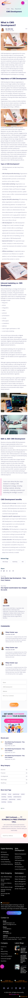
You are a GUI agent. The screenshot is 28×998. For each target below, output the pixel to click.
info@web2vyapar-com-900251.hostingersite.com (9, 923)
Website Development (20, 854)
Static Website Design (6, 876)
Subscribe (25, 835)
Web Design (5, 561)
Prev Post (3, 576)
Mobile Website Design (7, 887)
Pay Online (3, 961)
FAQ (2, 949)
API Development (19, 867)
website (22, 794)
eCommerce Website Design (6, 884)
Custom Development (20, 869)
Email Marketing (5, 859)
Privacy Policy (4, 954)
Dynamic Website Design (5, 880)
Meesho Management (20, 884)
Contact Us (3, 946)
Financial (14, 773)
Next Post (3, 585)
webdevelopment (17, 796)
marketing (3, 796)
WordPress (14, 783)
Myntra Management (20, 881)
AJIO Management (19, 886)
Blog (12, 8)
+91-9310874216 (7, 929)
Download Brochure (13, 912)
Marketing (15, 561)
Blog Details (18, 8)
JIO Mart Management (20, 888)
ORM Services (4, 857)
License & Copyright (6, 958)
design (9, 794)
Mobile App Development (18, 863)
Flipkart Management (20, 879)
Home (8, 8)
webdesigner (4, 799)
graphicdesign (16, 794)
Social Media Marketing (7, 864)
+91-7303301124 (7, 933)
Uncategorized (14, 776)
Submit (13, 704)
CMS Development (19, 860)
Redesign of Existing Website (6, 890)
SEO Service (4, 852)
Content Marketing (5, 861)
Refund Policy (4, 951)
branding (10, 796)
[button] (26, 2)
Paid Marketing (4, 854)
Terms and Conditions (6, 956)
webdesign (3, 794)
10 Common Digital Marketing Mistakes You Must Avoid (24, 970)
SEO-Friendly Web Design (5, 894)
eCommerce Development (18, 857)
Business (14, 769)
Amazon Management (20, 876)
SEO (23, 561)
